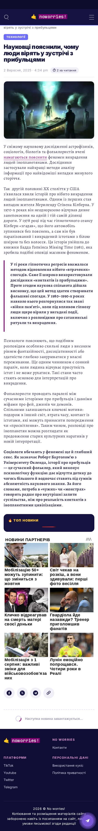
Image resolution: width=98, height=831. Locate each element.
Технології (15, 37)
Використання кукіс (67, 765)
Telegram (11, 787)
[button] (6, 17)
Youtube (10, 773)
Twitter (9, 780)
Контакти (59, 747)
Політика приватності (69, 773)
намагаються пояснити (25, 157)
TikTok (8, 765)
